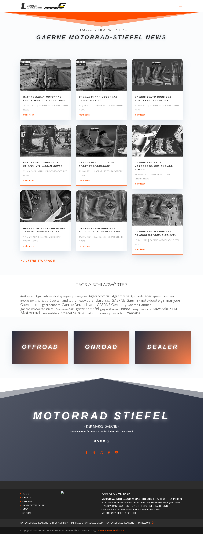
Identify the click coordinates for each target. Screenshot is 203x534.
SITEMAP (26, 513)
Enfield (107, 301)
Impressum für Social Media (87, 522)
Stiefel (66, 313)
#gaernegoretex (81, 297)
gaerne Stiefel (87, 309)
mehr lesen (28, 114)
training (91, 313)
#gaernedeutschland (47, 296)
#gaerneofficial (100, 296)
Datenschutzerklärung (120, 522)
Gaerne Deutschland (79, 304)
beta (165, 296)
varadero (119, 313)
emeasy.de (82, 300)
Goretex (113, 309)
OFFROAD (27, 497)
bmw (171, 296)
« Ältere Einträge (37, 260)
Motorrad (30, 313)
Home (100, 441)
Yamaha (133, 313)
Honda (124, 309)
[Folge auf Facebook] (87, 452)
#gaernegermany (66, 297)
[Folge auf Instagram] (101, 452)
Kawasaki (160, 309)
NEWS (25, 509)
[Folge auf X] (94, 452)
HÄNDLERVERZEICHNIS (33, 505)
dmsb (71, 301)
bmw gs (24, 300)
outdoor (54, 313)
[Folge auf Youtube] (116, 452)
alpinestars (157, 297)
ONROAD (27, 501)
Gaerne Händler (139, 305)
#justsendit (137, 296)
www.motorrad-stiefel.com (111, 530)
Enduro (98, 300)
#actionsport (27, 296)
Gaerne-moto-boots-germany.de (153, 300)
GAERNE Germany (111, 304)
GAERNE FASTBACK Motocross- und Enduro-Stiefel (154, 166)
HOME (25, 493)
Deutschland (58, 300)
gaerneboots (51, 305)
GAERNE (118, 300)
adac (148, 296)
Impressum (143, 522)
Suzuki (78, 313)
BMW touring (35, 301)
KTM (173, 309)
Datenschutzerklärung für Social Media (44, 522)
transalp (105, 313)
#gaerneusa (120, 296)
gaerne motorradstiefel (37, 309)
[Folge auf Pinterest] (109, 452)
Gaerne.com (30, 304)
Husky (135, 309)
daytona (45, 301)
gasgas (104, 309)
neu (44, 313)
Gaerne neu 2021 (65, 309)
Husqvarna (145, 309)
